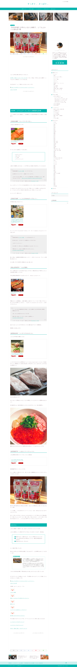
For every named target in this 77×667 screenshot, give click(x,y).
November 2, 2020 (34, 181)
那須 (54, 174)
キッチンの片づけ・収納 (59, 97)
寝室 (54, 84)
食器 (54, 75)
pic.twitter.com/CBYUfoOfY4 (36, 178)
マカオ (55, 122)
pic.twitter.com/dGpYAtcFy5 (18, 317)
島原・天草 (56, 141)
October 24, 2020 (34, 253)
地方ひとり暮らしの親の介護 (59, 109)
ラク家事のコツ (56, 110)
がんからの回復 (56, 114)
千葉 (54, 169)
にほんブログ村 (13, 89)
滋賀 (54, 124)
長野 (54, 151)
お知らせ (54, 188)
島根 (54, 183)
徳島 (54, 155)
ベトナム (55, 161)
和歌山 (55, 131)
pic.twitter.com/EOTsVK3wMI (18, 250)
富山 (54, 136)
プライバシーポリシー (12, 665)
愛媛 (54, 133)
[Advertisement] (28, 65)
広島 (54, 182)
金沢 (54, 137)
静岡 (54, 170)
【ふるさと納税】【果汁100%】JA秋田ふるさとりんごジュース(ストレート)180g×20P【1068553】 (17, 460)
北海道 (55, 146)
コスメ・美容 (56, 79)
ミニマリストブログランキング (16, 625)
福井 (54, 129)
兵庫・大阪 (56, 142)
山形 (54, 177)
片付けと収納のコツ (57, 96)
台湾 (54, 160)
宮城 (54, 145)
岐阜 (54, 175)
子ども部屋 (56, 85)
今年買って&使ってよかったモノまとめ (18, 77)
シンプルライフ (56, 107)
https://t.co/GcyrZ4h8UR (26, 178)
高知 (54, 154)
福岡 (54, 184)
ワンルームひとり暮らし (58, 76)
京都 (54, 127)
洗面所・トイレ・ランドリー (59, 83)
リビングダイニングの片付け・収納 (60, 102)
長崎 (54, 152)
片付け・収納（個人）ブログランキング (18, 628)
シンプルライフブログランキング (17, 621)
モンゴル (55, 123)
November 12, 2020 (35, 320)
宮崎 (54, 132)
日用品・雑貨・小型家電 (58, 88)
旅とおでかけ (55, 120)
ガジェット (56, 92)
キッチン (55, 74)
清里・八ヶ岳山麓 (57, 173)
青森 (54, 147)
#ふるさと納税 (21, 171)
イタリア (55, 164)
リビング (55, 80)
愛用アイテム (55, 72)
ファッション (56, 78)
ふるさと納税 (12, 25)
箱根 (54, 168)
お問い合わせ (19, 665)
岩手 (54, 128)
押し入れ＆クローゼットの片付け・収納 (61, 98)
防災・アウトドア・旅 (58, 89)
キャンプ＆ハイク (57, 159)
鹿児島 (55, 156)
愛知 (54, 179)
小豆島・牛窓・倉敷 (57, 150)
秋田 (54, 178)
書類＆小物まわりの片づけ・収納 (60, 101)
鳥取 (54, 138)
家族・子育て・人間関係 (58, 115)
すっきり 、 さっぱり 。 (38, 4)
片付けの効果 (56, 105)
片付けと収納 (55, 94)
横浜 (54, 165)
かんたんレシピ (56, 111)
